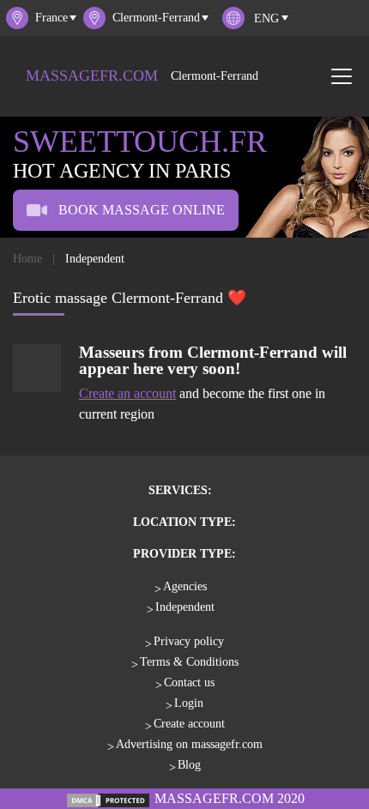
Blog (189, 764)
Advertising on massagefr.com (189, 744)
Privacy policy (189, 641)
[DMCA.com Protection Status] (108, 798)
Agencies (185, 586)
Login (188, 703)
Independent (185, 607)
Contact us (189, 682)
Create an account (127, 393)
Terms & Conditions (189, 661)
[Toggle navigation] (341, 76)
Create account (189, 723)
